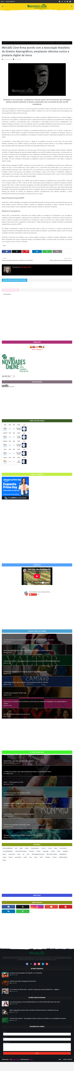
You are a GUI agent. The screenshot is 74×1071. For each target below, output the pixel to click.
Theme (31, 1059)
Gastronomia (11, 854)
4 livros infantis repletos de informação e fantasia (19, 814)
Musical (11, 857)
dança (55, 848)
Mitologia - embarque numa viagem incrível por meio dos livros (23, 835)
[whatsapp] (22, 911)
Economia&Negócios (8, 851)
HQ (23, 854)
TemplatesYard (16, 1059)
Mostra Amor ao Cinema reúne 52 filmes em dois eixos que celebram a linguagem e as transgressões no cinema (35, 702)
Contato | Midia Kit (67, 1059)
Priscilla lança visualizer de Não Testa (15, 693)
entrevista (31, 851)
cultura (50, 848)
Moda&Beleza (63, 854)
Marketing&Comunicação (38, 854)
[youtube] (70, 1)
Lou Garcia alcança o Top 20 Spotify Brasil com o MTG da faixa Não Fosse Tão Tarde (29, 640)
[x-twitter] (62, 1)
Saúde (25, 857)
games (4, 854)
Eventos (38, 851)
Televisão (47, 857)
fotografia (65, 851)
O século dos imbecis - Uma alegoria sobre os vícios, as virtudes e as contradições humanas (32, 661)
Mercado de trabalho (52, 854)
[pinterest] (67, 1)
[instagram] (65, 1)
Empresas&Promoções (21, 851)
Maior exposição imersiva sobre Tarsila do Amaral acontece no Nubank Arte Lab (28, 650)
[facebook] (59, 1)
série (30, 857)
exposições (45, 851)
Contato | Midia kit (10, 1)
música (4, 857)
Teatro (41, 857)
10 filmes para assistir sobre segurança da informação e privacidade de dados (27, 771)
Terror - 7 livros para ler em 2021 (13, 782)
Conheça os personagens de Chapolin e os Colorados (26, 973)
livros (12, 42)
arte (16, 848)
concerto (43, 848)
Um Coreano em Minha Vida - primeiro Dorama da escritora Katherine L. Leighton (34, 989)
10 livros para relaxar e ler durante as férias (17, 793)
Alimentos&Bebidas (8, 848)
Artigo (20, 848)
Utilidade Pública (63, 857)
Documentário (63, 848)
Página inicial (6, 42)
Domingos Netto (7, 59)
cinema (26, 848)
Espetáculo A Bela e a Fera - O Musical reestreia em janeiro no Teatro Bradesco (27, 803)
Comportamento (35, 848)
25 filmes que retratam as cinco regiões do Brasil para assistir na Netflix (25, 672)
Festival (53, 851)
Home (2, 1)
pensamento (18, 857)
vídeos (4, 860)
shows (35, 857)
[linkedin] (8, 911)
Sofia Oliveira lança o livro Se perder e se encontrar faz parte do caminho (26, 682)
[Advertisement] (37, 25)
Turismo (54, 857)
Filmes (58, 851)
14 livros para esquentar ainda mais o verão (17, 824)
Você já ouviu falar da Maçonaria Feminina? (17, 714)
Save (28, 251)
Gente (18, 854)
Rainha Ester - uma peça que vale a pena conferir (19, 761)
